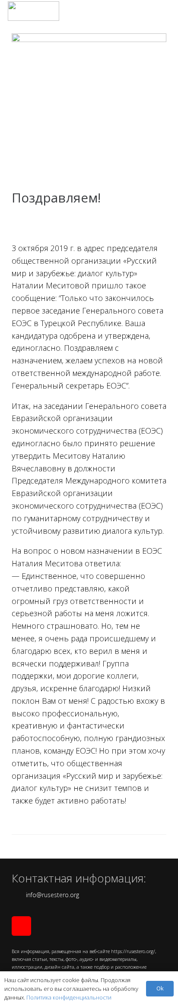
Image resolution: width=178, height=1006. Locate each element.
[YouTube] (21, 926)
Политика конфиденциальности (68, 997)
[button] (165, 11)
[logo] (33, 11)
